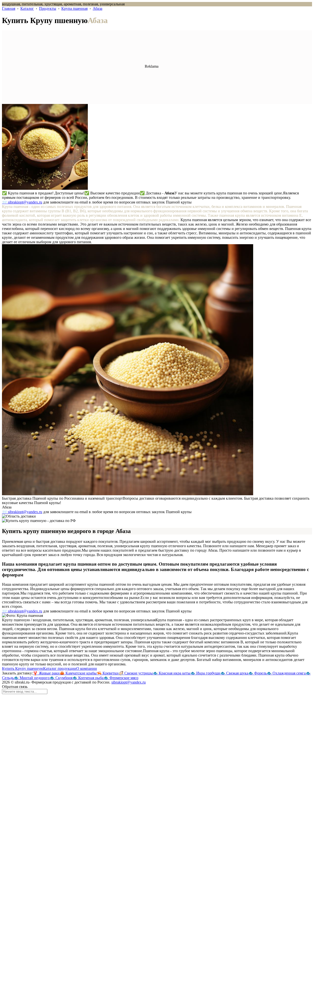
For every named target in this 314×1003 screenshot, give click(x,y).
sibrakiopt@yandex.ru (128, 682)
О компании (86, 668)
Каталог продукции (59, 668)
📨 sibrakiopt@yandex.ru (22, 202)
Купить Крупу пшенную (22, 668)
